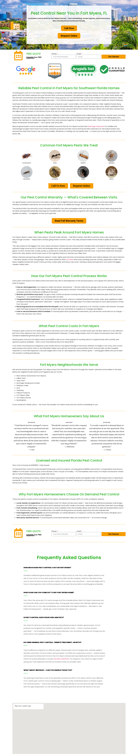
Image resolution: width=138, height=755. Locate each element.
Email (79, 54)
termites (69, 259)
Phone (54, 54)
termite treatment (61, 659)
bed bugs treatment (96, 126)
